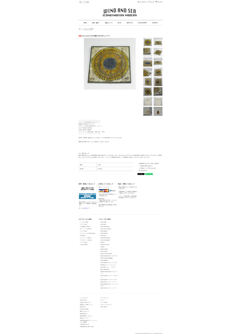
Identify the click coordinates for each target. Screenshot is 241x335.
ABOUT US (130, 22)
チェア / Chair (83, 224)
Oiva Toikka (103, 222)
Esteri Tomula (104, 251)
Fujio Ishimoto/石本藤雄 (106, 258)
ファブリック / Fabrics (85, 237)
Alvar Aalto (103, 224)
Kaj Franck (103, 235)
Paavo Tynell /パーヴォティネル (109, 279)
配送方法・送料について (86, 304)
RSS (102, 307)
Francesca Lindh (105, 244)
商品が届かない (84, 313)
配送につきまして (84, 311)
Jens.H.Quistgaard (105, 240)
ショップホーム (84, 298)
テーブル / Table (84, 222)
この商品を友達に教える (145, 166)
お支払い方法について (85, 302)
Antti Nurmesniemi (105, 237)
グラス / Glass (83, 231)
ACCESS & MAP (84, 309)
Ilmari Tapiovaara (105, 226)
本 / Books (82, 235)
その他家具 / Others (85, 226)
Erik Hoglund (104, 231)
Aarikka (102, 247)
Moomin (103, 242)
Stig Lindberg (104, 233)
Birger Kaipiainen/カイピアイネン (109, 256)
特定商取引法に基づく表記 (87, 326)
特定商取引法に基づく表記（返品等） (149, 163)
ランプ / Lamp (83, 242)
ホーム (80, 28)
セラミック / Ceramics (89, 28)
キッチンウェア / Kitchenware (87, 233)
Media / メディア (84, 318)
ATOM (105, 307)
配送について (108, 22)
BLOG (119, 22)
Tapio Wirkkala (104, 260)
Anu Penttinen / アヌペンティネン (109, 262)
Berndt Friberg (104, 249)
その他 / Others (84, 244)
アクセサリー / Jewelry (86, 240)
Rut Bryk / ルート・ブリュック (108, 265)
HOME (85, 22)
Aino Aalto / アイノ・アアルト (108, 267)
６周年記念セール (84, 324)
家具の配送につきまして (86, 316)
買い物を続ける (143, 170)
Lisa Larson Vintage (88, 29)
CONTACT (155, 22)
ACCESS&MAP (142, 22)
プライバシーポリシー (106, 304)
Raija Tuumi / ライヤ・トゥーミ (109, 281)
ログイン (152, 1)
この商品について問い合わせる (147, 168)
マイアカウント (143, 1)
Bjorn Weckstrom (105, 269)
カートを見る (104, 302)
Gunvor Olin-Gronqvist (106, 253)
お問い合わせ (83, 300)
